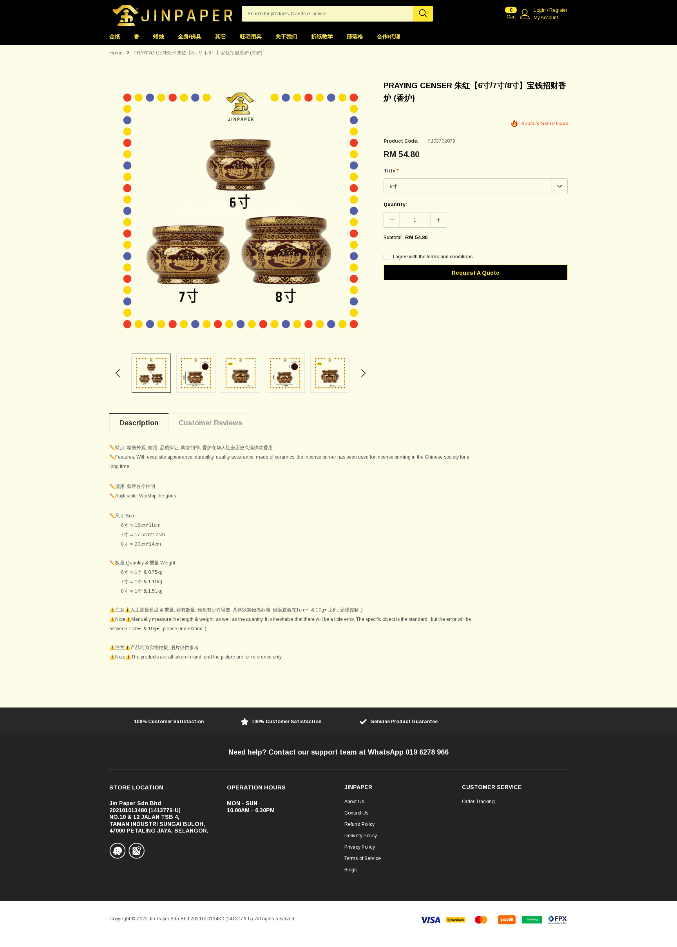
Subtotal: (393, 237)
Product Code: (401, 141)
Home (116, 53)
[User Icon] (525, 14)
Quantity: (395, 204)
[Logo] (172, 13)
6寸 (393, 186)
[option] (240, 210)
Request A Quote (476, 273)
